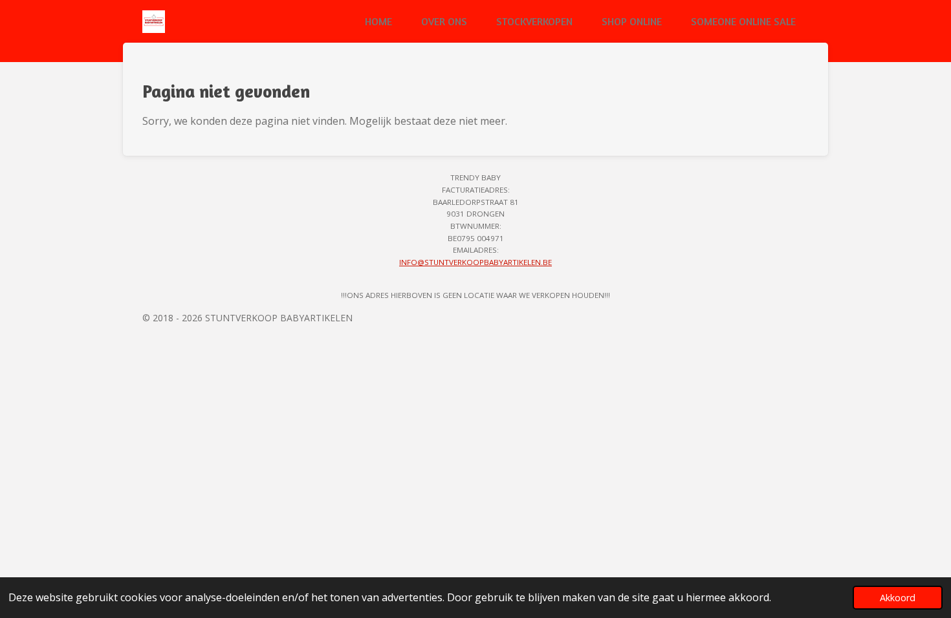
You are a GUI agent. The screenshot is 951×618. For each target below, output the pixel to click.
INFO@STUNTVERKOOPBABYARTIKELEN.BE (475, 262)
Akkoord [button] (897, 597)
